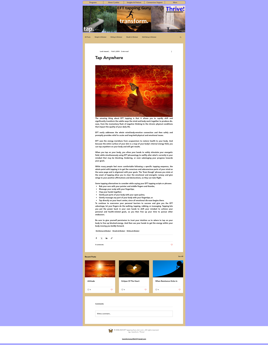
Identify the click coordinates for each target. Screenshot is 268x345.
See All (180, 256)
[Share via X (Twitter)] (101, 238)
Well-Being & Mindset (149, 37)
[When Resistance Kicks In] (168, 268)
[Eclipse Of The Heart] (134, 268)
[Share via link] (112, 238)
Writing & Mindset (116, 37)
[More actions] (171, 51)
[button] (93, 2)
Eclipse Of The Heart (130, 281)
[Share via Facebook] (96, 238)
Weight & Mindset (100, 37)
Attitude (91, 281)
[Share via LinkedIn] (107, 238)
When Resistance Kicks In (166, 281)
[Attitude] (100, 268)
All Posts (87, 37)
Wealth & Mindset (132, 37)
